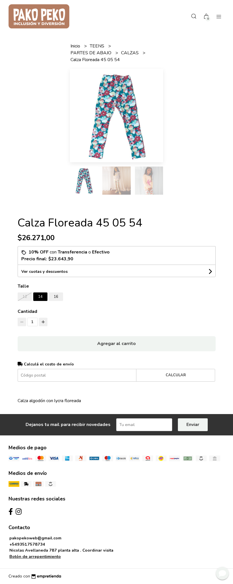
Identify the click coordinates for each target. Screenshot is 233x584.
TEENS (97, 46)
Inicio (75, 46)
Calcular (176, 375)
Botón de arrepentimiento (35, 556)
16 (56, 296)
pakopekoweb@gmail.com (35, 538)
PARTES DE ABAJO (91, 53)
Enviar (192, 424)
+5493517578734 (27, 544)
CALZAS (130, 53)
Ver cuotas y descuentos (44, 271)
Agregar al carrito (116, 343)
